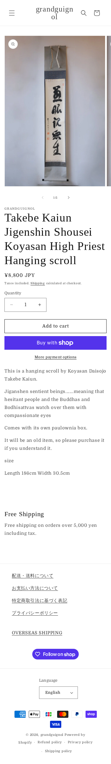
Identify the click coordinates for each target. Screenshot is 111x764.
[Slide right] (68, 197)
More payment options (56, 357)
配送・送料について (32, 575)
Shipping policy (58, 751)
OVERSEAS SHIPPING (37, 632)
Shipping (37, 283)
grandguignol (52, 735)
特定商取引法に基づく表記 (39, 600)
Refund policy (50, 742)
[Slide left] (42, 197)
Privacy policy (80, 742)
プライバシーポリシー (35, 613)
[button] (11, 13)
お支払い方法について (35, 588)
